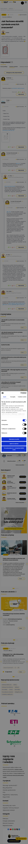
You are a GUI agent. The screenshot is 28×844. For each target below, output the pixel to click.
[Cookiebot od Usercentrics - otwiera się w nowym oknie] (20, 393)
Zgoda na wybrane (14, 443)
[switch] (24, 424)
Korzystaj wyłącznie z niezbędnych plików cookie (14, 448)
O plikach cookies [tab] (22, 396)
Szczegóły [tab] (12, 396)
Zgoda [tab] (4, 396)
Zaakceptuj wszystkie (14, 439)
